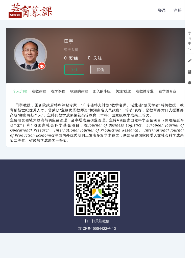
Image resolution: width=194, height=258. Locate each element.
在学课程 (58, 90)
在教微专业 (145, 90)
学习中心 (189, 40)
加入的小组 (102, 90)
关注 (74, 69)
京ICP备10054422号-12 (97, 228)
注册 (178, 10)
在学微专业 (167, 90)
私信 (100, 69)
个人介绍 (20, 90)
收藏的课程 (79, 90)
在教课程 (39, 90)
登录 (162, 10)
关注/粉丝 (123, 90)
